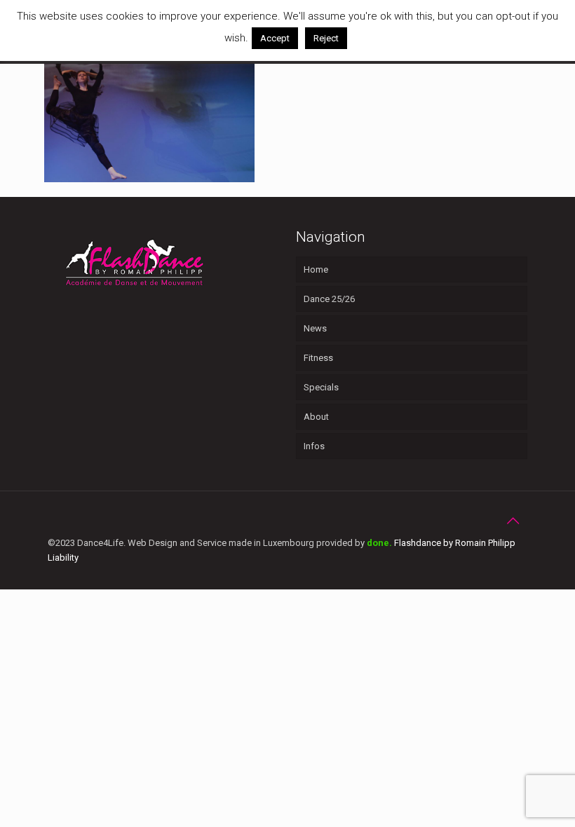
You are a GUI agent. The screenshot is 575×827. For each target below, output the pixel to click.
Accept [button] (275, 38)
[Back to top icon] (512, 520)
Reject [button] (326, 38)
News (315, 328)
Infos (314, 446)
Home (316, 269)
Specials (321, 387)
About (316, 416)
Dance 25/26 (329, 299)
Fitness (318, 358)
